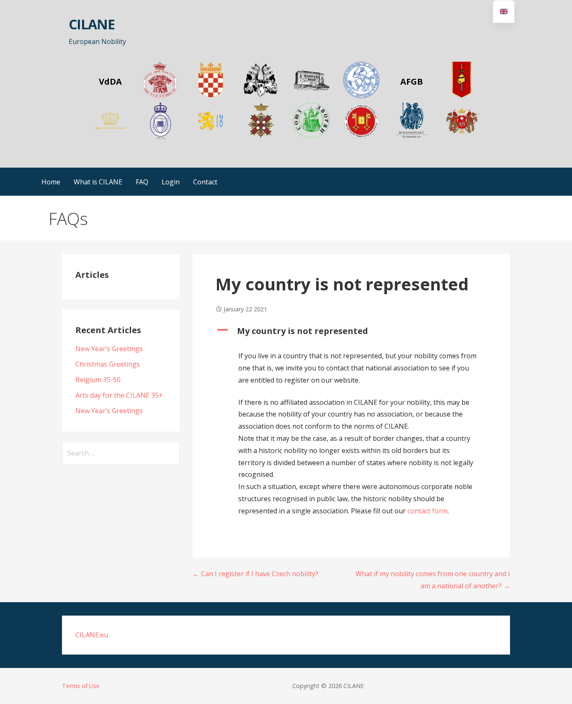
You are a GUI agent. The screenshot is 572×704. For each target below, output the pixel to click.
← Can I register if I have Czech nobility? (255, 573)
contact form (427, 510)
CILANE (92, 24)
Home (50, 181)
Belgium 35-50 (98, 379)
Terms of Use (81, 686)
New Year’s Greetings (109, 348)
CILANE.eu (91, 634)
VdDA (110, 81)
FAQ (142, 181)
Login (171, 181)
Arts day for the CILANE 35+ (119, 395)
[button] (351, 331)
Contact (205, 181)
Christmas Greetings (107, 364)
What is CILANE (98, 181)
